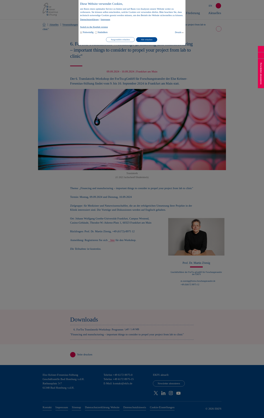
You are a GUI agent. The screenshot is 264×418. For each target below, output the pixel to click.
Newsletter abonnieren (261, 73)
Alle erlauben (147, 39)
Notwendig (88, 32)
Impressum (105, 20)
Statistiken (103, 32)
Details (178, 32)
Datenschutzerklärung (89, 20)
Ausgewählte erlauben (120, 39)
